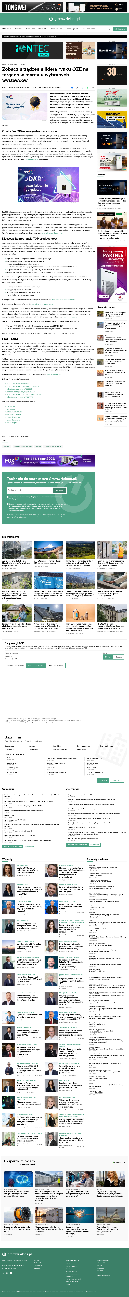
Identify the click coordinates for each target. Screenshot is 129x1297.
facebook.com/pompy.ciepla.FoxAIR (20, 392)
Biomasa (32, 746)
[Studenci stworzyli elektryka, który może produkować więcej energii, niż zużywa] (100, 316)
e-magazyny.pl (28, 1164)
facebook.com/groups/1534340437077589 (23, 394)
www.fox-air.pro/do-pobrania (63, 299)
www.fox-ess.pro (70, 317)
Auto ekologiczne (71, 1271)
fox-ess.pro (10, 406)
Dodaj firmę (103, 780)
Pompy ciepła (81, 750)
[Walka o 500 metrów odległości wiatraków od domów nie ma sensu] (100, 396)
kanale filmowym (31, 159)
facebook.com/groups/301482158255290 (22, 386)
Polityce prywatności (22, 517)
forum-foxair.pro (13, 420)
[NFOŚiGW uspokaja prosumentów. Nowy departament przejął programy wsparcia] (112, 613)
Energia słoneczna (18, 64)
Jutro (55, 665)
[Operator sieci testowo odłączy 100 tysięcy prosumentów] (48, 550)
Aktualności (6, 29)
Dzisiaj (36, 665)
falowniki (6, 446)
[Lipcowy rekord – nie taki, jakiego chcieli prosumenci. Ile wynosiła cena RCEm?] (17, 613)
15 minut (108, 657)
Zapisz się (59, 490)
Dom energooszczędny (73, 1274)
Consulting (56, 746)
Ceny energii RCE (72, 29)
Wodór (68, 1284)
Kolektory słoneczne (60, 750)
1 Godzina (118, 657)
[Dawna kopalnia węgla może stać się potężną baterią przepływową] (100, 363)
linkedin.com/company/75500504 (19, 389)
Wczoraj (15, 665)
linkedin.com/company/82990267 (19, 397)
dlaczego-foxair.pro (14, 414)
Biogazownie (9, 746)
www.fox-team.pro (53, 374)
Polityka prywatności (103, 1260)
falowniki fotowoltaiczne (22, 446)
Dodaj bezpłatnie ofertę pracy (77, 845)
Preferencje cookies (103, 1275)
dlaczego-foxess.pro (14, 412)
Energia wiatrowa (106, 746)
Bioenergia (69, 1276)
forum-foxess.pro (13, 417)
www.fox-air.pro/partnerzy (42, 304)
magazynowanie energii (53, 446)
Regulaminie (10, 517)
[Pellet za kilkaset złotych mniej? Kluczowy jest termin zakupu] (100, 374)
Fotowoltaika (9, 750)
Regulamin (100, 1268)
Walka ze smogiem (72, 1282)
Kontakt (99, 1265)
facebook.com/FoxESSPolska (17, 383)
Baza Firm (18, 29)
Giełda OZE (42, 29)
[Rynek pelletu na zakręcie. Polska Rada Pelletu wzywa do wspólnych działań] (100, 352)
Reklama (100, 1271)
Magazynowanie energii (73, 1279)
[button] (109, 29)
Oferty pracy (30, 29)
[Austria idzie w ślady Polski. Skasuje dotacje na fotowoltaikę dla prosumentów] (17, 550)
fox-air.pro (10, 409)
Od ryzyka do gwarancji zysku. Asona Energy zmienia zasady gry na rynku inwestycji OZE (29, 36)
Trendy (68, 1264)
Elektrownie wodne (83, 746)
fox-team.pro (11, 423)
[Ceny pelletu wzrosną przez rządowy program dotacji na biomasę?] (100, 385)
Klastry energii (34, 750)
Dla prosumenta (56, 29)
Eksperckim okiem (88, 29)
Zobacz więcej (117, 780)
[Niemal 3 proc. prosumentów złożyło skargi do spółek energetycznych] (112, 580)
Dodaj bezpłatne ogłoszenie (13, 846)
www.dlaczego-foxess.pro (52, 233)
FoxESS (38, 446)
